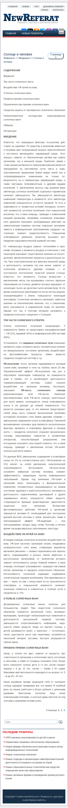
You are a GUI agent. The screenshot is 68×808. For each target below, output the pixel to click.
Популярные (13, 39)
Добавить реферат (53, 6)
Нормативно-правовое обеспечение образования (32, 741)
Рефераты (9, 58)
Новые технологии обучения (20, 754)
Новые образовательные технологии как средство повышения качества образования (32, 768)
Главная (12, 6)
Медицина (24, 58)
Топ (36, 6)
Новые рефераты (32, 33)
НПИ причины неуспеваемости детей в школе (30, 737)
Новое (25, 6)
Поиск (44, 10)
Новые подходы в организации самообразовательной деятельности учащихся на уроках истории (34, 760)
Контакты (58, 10)
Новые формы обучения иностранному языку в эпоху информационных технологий (34, 748)
